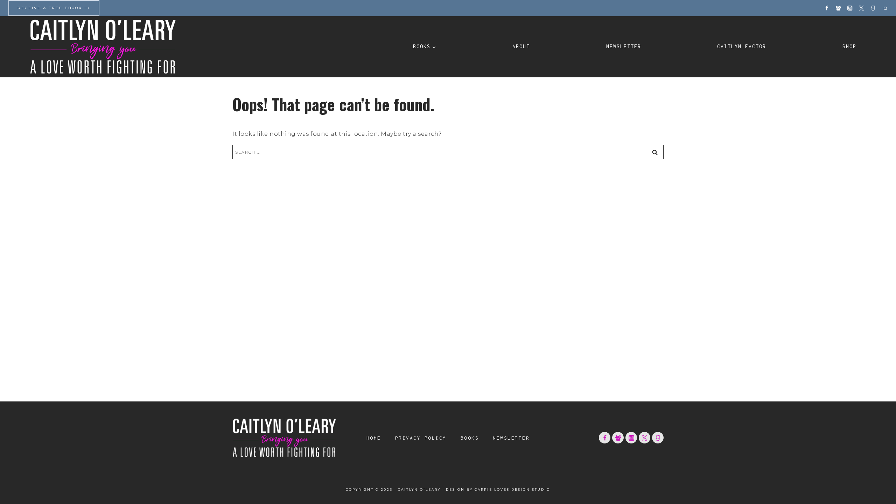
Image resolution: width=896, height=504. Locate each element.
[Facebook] (827, 8)
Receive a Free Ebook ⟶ (54, 8)
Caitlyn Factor (741, 46)
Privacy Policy (421, 438)
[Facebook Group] (838, 8)
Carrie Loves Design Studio (512, 489)
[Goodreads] (873, 8)
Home (373, 438)
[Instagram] (850, 8)
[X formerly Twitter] (861, 8)
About (521, 46)
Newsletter (623, 46)
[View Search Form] (885, 8)
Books (470, 438)
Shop (849, 46)
